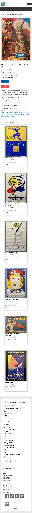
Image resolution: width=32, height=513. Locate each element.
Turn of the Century (9, 429)
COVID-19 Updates (8, 479)
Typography (7, 431)
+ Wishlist (5, 86)
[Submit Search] (29, 4)
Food (5, 417)
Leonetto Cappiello (9, 445)
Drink (5, 426)
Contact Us (6, 477)
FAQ (4, 473)
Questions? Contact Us (8, 77)
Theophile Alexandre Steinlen (12, 454)
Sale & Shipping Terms (9, 475)
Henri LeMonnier (8, 442)
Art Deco (6, 424)
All (6, 14)
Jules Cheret (7, 444)
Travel (5, 415)
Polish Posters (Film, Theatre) (12, 408)
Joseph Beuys (7, 458)
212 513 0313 (7, 489)
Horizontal (7, 428)
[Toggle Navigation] (29, 9)
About (5, 472)
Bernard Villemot (8, 440)
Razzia (5, 452)
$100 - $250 (7, 433)
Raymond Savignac (9, 447)
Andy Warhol (7, 460)
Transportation (8, 413)
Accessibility (6, 480)
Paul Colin (6, 451)
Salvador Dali (7, 461)
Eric (5, 456)
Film (5, 411)
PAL (5, 449)
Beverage (6, 410)
